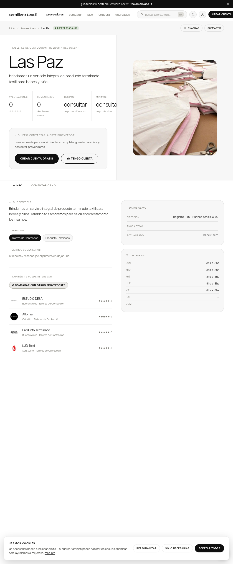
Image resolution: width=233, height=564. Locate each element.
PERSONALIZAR (147, 548)
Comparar (75, 14)
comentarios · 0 (43, 185)
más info (50, 553)
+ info (17, 185)
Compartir (214, 28)
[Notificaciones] (193, 14)
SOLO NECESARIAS (177, 548)
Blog (90, 14)
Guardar (193, 28)
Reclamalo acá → (141, 4)
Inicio (12, 28)
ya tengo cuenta (80, 158)
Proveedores (54, 14)
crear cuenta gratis (36, 158)
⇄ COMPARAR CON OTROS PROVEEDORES (38, 285)
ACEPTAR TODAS (209, 548)
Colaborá (104, 14)
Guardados (122, 14)
